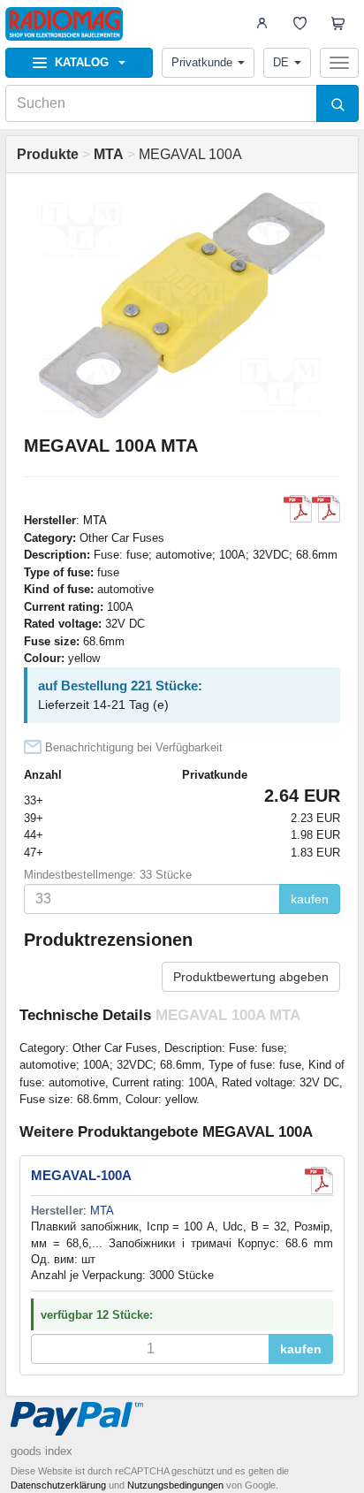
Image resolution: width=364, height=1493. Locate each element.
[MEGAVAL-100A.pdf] (326, 509)
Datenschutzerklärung (58, 1485)
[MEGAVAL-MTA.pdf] (319, 1181)
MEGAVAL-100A (81, 1175)
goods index (41, 1451)
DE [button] (281, 62)
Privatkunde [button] (201, 62)
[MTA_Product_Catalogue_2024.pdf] (298, 509)
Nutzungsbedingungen (175, 1485)
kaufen (310, 899)
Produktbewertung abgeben (251, 977)
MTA (95, 520)
